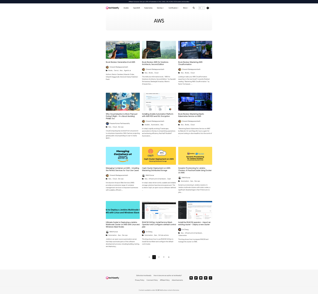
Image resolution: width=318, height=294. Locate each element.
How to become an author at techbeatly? (168, 275)
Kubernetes (148, 8)
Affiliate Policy (165, 280)
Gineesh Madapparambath (119, 67)
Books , (111, 70)
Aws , (122, 70)
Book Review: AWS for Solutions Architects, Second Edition (155, 63)
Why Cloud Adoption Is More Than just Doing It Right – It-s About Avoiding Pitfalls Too (121, 116)
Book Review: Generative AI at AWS (120, 62)
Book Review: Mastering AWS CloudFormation (190, 63)
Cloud (156, 73)
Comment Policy (152, 280)
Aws (161, 125)
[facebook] (191, 278)
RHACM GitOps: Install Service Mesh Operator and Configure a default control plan (159, 224)
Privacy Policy (139, 280)
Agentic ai (127, 70)
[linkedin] (205, 278)
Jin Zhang (149, 232)
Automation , (155, 125)
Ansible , (148, 125)
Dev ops (121, 127)
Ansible (126, 8)
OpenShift (136, 8)
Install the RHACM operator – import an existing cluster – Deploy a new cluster (194, 223)
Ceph (169, 179)
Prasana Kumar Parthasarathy (120, 123)
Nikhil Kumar (150, 175)
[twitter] (196, 278)
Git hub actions (163, 235)
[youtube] (201, 278)
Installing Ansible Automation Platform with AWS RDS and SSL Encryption (157, 115)
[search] (195, 8)
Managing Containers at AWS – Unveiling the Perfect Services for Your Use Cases (122, 169)
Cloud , (115, 127)
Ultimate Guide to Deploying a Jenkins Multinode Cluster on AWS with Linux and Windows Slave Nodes (122, 224)
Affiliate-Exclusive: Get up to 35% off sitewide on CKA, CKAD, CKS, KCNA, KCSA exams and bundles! (159, 1)
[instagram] (210, 278)
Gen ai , (116, 70)
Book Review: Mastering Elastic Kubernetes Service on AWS (191, 115)
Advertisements (177, 280)
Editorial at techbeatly (143, 275)
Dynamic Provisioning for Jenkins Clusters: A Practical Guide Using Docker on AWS (195, 170)
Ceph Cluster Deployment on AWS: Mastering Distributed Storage (156, 169)
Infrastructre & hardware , (158, 179)
